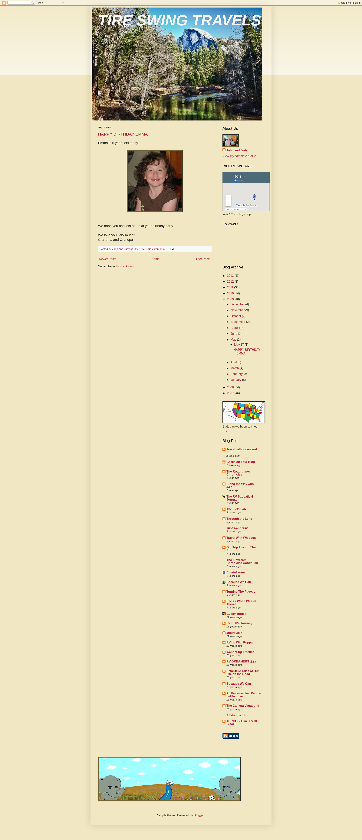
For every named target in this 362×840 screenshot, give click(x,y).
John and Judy (237, 150)
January (236, 379)
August (236, 327)
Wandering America (240, 652)
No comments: (157, 248)
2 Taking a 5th (236, 715)
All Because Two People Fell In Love (243, 695)
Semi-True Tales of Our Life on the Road (242, 672)
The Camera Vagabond (242, 705)
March (235, 368)
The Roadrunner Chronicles (238, 473)
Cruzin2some (235, 572)
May (234, 339)
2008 (231, 387)
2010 (231, 293)
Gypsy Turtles (236, 613)
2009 (231, 299)
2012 (231, 281)
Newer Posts (107, 259)
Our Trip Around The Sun (241, 549)
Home (155, 259)
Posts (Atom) (124, 266)
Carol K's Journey (239, 623)
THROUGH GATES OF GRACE (242, 723)
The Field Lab (236, 509)
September (238, 321)
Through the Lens (239, 518)
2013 (231, 275)
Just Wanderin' (237, 528)
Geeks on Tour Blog (240, 461)
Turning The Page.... (240, 591)
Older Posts (202, 259)
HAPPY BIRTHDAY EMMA (123, 134)
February (237, 374)
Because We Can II (239, 683)
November (238, 310)
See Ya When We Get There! (241, 603)
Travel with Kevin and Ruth (241, 451)
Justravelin (234, 632)
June (234, 333)
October (236, 316)
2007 (231, 393)
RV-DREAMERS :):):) (241, 661)
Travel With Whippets (241, 537)
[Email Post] (171, 248)
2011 (231, 214)
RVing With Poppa (239, 642)
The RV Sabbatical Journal (239, 498)
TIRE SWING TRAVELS (179, 20)
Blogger (199, 815)
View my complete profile (239, 156)
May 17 (239, 344)
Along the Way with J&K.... (240, 485)
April (234, 362)
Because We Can (238, 582)
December (238, 304)
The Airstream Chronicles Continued (242, 561)
